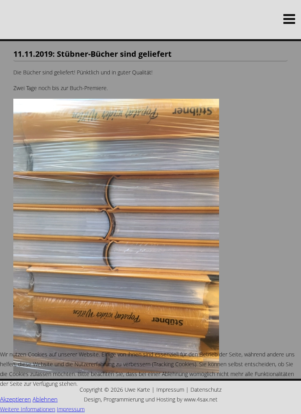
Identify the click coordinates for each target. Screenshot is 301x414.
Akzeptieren (15, 399)
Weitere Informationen (27, 409)
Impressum (71, 409)
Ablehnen (45, 399)
